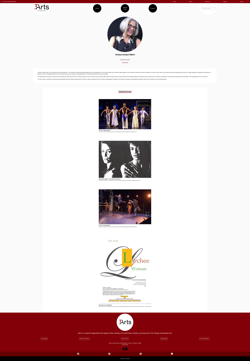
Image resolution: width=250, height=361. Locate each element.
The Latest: (4, 1)
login (125, 348)
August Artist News (11, 1)
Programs (153, 8)
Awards (97, 8)
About (190, 1)
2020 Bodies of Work (125, 59)
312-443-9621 (125, 344)
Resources (207, 1)
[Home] (41, 9)
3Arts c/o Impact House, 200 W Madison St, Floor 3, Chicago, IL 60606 (125, 343)
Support (225, 1)
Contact (241, 1)
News (174, 1)
